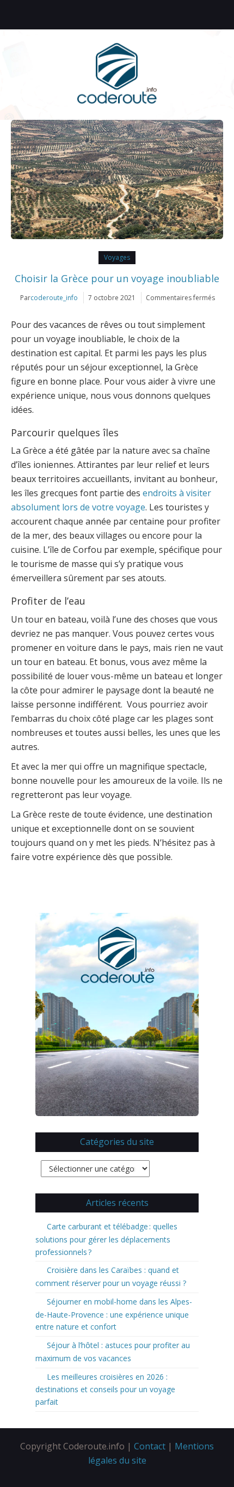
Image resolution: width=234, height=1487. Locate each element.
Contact (149, 1446)
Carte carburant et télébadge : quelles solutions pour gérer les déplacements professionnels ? (106, 1239)
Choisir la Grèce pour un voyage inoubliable (117, 278)
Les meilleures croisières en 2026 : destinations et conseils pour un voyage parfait (105, 1389)
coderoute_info (54, 297)
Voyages (117, 257)
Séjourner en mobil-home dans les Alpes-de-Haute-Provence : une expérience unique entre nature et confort (113, 1314)
